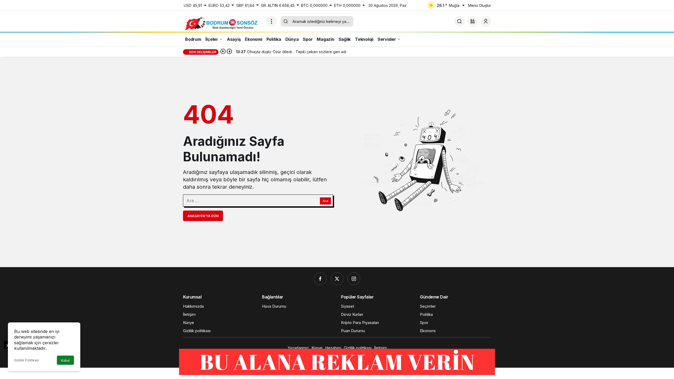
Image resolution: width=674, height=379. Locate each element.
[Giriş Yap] (485, 21)
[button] (472, 21)
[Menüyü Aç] (271, 21)
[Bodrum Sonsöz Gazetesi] (222, 23)
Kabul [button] (65, 360)
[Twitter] (337, 278)
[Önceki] (223, 52)
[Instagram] (354, 278)
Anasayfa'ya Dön (203, 216)
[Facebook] (320, 278)
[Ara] (459, 21)
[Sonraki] (229, 52)
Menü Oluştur (479, 5)
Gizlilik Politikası (26, 360)
